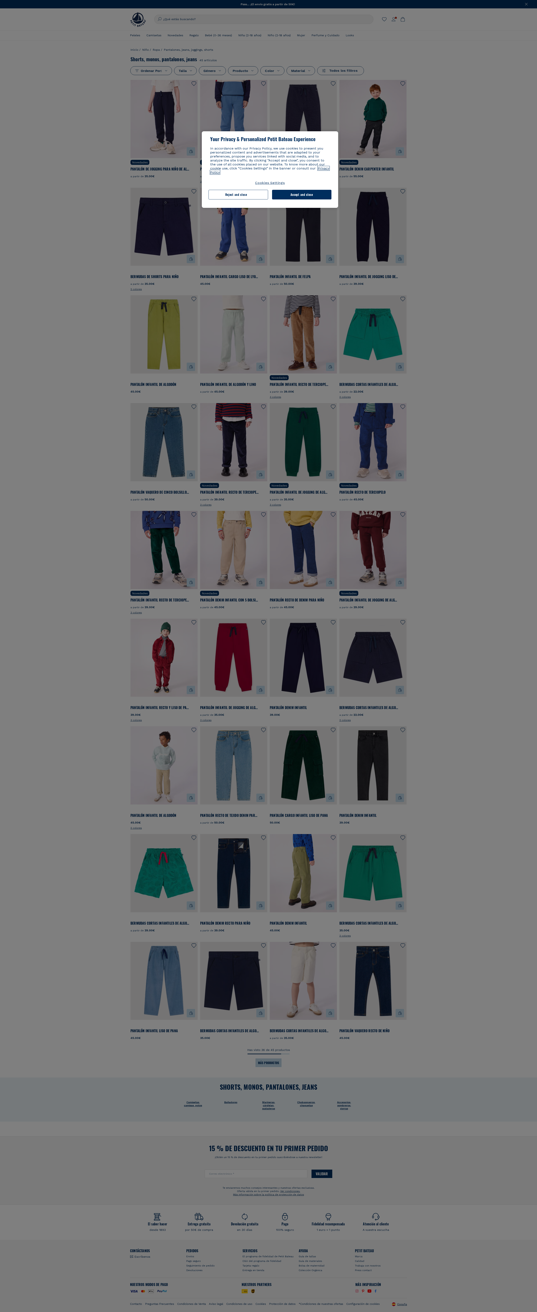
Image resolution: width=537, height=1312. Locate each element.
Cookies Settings (270, 183)
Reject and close (236, 194)
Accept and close (302, 194)
